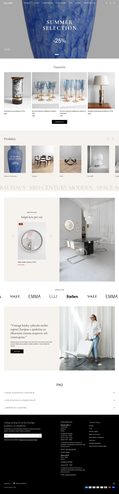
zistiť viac (17, 351)
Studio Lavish (12, 487)
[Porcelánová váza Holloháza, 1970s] (17, 90)
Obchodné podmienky (95, 443)
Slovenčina (7, 483)
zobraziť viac (59, 122)
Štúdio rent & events (94, 434)
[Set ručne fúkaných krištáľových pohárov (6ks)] (45, 90)
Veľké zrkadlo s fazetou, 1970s (27, 262)
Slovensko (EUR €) (21, 483)
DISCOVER (7, 49)
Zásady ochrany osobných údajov (98, 446)
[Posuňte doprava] (113, 139)
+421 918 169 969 (70, 449)
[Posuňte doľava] (108, 139)
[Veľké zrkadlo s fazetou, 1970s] (32, 241)
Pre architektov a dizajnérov (96, 437)
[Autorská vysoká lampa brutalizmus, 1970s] (101, 90)
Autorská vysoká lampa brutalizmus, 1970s (100, 111)
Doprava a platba (93, 431)
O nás (90, 428)
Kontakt (91, 425)
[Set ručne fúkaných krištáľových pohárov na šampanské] (73, 90)
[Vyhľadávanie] (106, 3)
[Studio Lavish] (20, 296)
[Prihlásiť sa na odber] (40, 435)
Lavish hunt (92, 440)
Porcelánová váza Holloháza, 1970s (14, 111)
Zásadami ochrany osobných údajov (28, 439)
